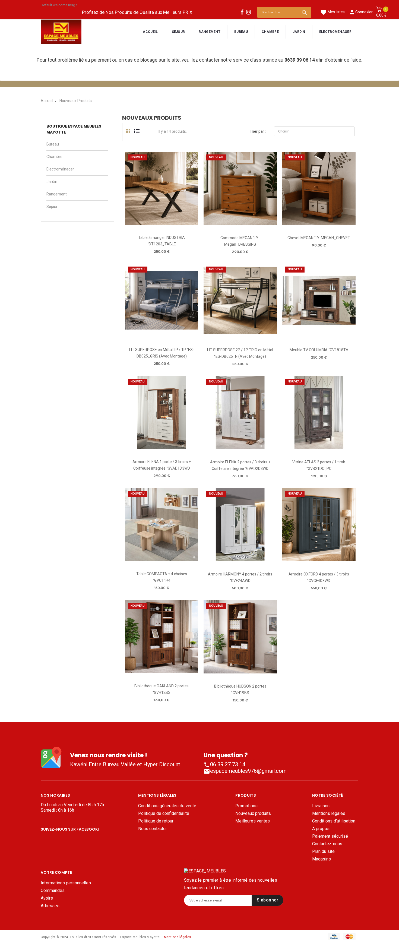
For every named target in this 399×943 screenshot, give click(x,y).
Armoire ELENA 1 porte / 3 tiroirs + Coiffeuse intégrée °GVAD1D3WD (161, 465)
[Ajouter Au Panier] (146, 223)
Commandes (53, 890)
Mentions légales (328, 813)
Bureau (52, 144)
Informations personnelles (66, 882)
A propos (321, 828)
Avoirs (47, 898)
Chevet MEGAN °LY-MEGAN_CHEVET (318, 238)
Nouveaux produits (253, 813)
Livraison (321, 805)
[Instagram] (248, 12)
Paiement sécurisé (330, 836)
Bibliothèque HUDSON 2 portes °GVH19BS (240, 689)
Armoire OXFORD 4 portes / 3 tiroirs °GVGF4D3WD (319, 577)
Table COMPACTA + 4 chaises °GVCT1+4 (161, 577)
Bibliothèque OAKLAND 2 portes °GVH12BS (161, 689)
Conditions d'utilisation (333, 821)
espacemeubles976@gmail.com (245, 771)
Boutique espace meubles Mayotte (73, 129)
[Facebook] (241, 12)
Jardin (51, 181)
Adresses (50, 905)
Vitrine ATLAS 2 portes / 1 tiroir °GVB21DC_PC (318, 465)
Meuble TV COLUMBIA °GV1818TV (319, 350)
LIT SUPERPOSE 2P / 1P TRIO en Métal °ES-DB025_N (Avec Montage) (240, 353)
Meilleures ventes (252, 821)
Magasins (321, 859)
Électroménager (60, 169)
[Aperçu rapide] (161, 222)
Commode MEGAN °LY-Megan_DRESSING (240, 241)
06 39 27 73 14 (224, 764)
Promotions (246, 805)
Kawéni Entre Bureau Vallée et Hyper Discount (125, 764)
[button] (381, 12)
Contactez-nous (327, 843)
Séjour (52, 206)
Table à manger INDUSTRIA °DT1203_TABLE (161, 240)
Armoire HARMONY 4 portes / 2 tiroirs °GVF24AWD (240, 577)
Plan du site (323, 851)
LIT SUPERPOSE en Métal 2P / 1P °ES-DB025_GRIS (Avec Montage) (161, 352)
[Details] (177, 222)
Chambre (54, 156)
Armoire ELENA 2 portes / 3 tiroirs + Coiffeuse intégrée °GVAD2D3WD (240, 465)
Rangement (56, 194)
